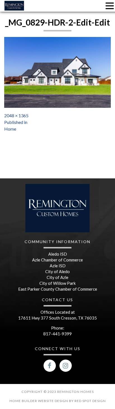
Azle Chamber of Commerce (57, 259)
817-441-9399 (57, 333)
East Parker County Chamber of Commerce (57, 288)
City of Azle (57, 277)
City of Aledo (57, 271)
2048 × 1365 (16, 115)
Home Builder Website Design (39, 401)
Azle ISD (58, 265)
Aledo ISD (57, 253)
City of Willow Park (57, 283)
